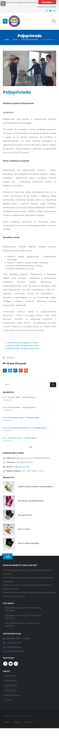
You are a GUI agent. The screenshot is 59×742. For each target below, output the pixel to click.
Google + (21, 371)
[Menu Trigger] (3, 3)
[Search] (53, 384)
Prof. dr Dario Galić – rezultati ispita (19, 397)
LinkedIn (15, 371)
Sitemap (17, 722)
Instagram (16, 664)
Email (26, 371)
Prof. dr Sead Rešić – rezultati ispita (19, 407)
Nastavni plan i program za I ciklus (23, 342)
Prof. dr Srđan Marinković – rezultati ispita (22, 623)
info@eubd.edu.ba (21, 466)
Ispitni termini (10, 690)
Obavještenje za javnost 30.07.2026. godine (23, 608)
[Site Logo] (14, 21)
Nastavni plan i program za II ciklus (23, 345)
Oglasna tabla (11, 676)
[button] (5, 21)
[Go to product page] (9, 487)
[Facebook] (47, 10)
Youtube (10, 664)
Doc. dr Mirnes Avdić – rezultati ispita (20, 438)
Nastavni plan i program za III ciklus (23, 348)
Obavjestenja (10, 680)
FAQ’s (7, 722)
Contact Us (28, 722)
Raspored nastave (12, 695)
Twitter (10, 371)
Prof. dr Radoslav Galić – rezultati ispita (21, 417)
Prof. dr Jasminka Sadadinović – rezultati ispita (24, 427)
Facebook (5, 371)
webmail (52, 7)
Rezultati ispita (11, 685)
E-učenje (8, 700)
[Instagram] (54, 10)
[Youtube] (50, 10)
